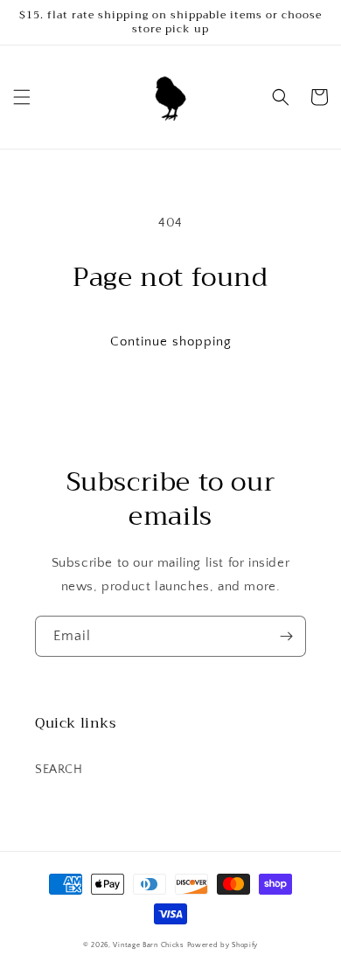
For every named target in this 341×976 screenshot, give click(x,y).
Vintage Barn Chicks (148, 945)
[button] (22, 97)
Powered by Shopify (223, 945)
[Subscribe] (286, 636)
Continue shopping (171, 341)
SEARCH (59, 770)
